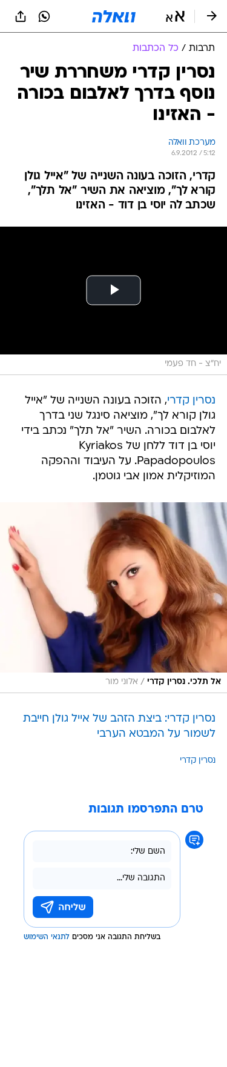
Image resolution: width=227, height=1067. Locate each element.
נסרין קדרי (191, 401)
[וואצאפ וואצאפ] (44, 16)
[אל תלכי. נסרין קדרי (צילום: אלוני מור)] (113, 597)
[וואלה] (114, 16)
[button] (175, 16)
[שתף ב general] (20, 16)
